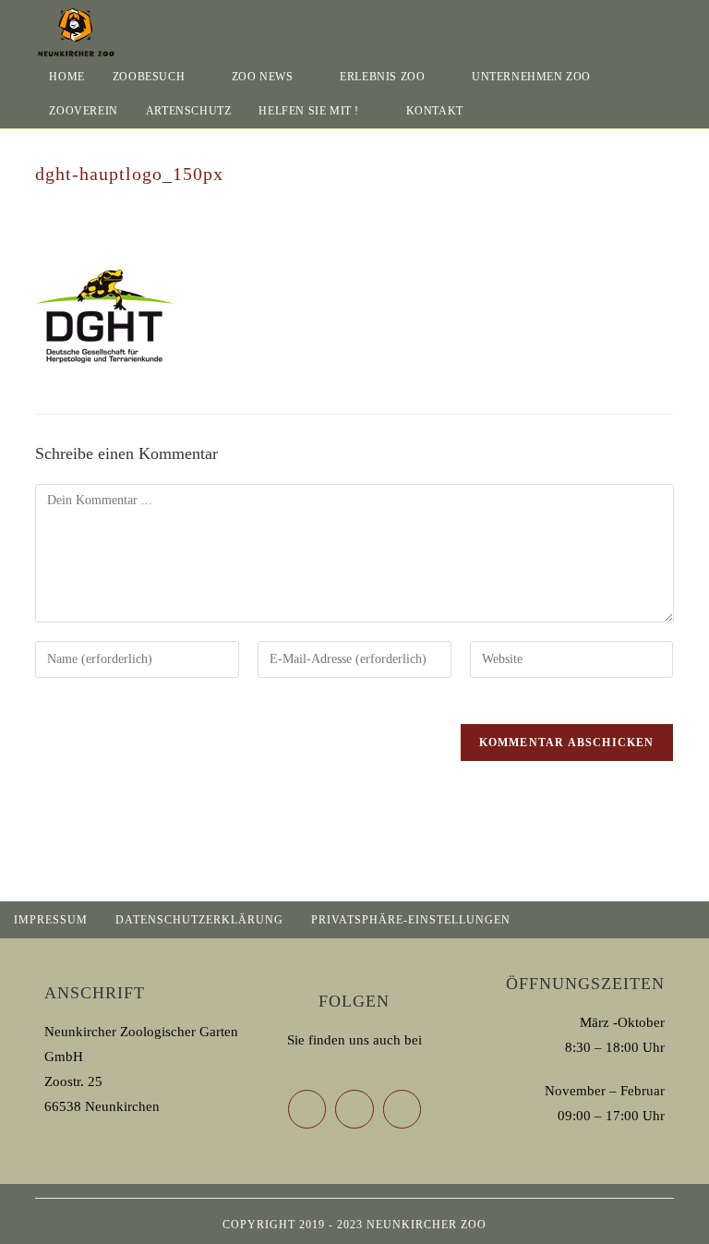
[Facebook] (354, 1109)
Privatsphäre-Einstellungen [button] (411, 919)
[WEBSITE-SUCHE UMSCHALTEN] (495, 111)
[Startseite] (39, 193)
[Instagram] (402, 1109)
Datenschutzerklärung (199, 919)
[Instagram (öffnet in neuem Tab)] (668, 23)
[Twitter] (307, 1109)
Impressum (51, 919)
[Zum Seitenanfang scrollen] (686, 919)
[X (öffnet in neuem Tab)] (617, 23)
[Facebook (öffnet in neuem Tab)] (642, 23)
